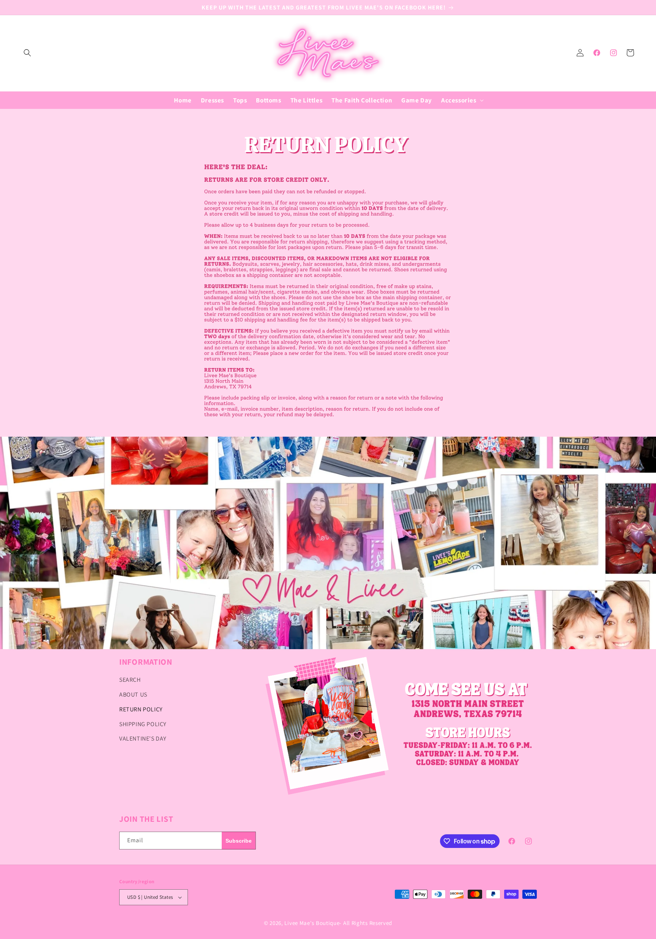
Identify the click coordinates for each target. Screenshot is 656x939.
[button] (27, 52)
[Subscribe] (238, 840)
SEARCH (130, 680)
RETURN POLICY (140, 709)
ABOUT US (133, 694)
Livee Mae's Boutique (311, 922)
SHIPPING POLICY (142, 724)
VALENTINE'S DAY (142, 738)
